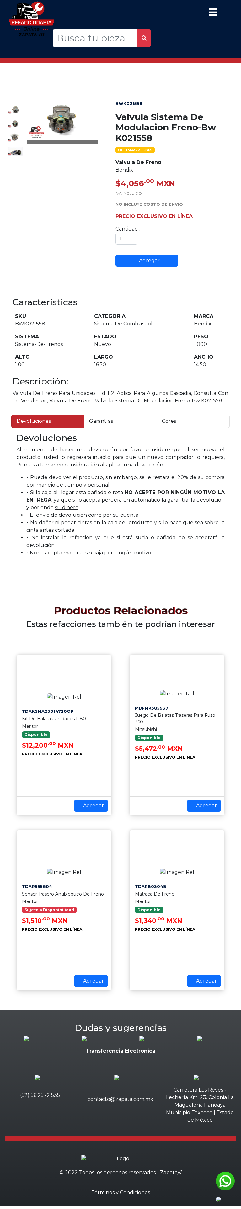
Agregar (149, 261)
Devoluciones (34, 421)
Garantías (101, 421)
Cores (169, 421)
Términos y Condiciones (120, 1192)
